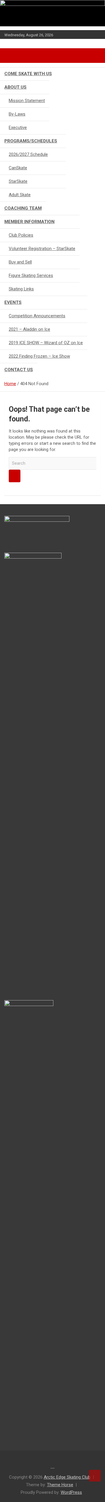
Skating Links (21, 289)
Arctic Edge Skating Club (67, 1477)
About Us (15, 87)
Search (14, 476)
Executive (18, 127)
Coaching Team (23, 208)
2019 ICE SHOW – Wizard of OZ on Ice (46, 342)
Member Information (29, 221)
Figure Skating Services (31, 275)
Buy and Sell (20, 262)
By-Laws (17, 114)
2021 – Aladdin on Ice (29, 329)
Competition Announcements (37, 315)
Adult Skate (20, 194)
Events (13, 302)
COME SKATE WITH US (28, 73)
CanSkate (18, 167)
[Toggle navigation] (11, 55)
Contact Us (18, 369)
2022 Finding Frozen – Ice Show (39, 356)
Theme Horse (60, 1484)
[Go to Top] (95, 1476)
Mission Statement (27, 100)
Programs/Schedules (30, 141)
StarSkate (18, 181)
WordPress (71, 1492)
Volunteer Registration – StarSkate (42, 248)
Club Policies (21, 235)
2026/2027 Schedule (28, 154)
